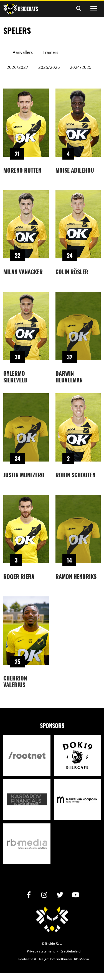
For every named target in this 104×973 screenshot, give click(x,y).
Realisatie (25, 959)
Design (42, 959)
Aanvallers (23, 52)
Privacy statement (41, 951)
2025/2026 (49, 67)
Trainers (50, 52)
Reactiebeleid (70, 951)
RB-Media (81, 959)
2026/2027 (17, 67)
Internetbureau (61, 959)
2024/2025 (81, 67)
